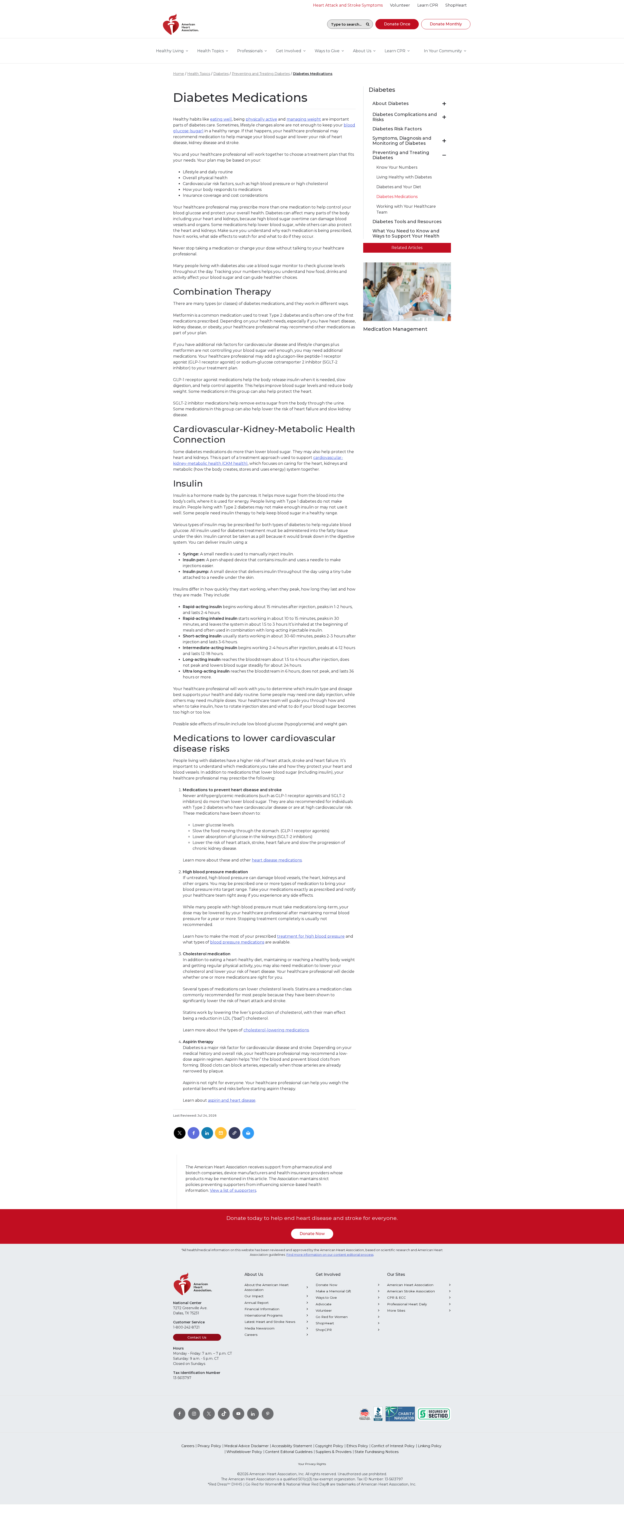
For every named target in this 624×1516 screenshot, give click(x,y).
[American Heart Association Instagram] (194, 1414)
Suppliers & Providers (333, 1452)
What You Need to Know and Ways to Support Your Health (405, 233)
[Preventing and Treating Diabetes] (444, 155)
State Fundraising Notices (377, 1452)
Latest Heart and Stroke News (269, 1322)
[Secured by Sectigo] (434, 1414)
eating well (221, 119)
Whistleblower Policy (244, 1452)
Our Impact (253, 1296)
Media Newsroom (259, 1328)
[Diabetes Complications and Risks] (444, 117)
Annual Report (256, 1303)
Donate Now (312, 1233)
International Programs (263, 1315)
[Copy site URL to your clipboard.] (234, 1133)
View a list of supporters (233, 1190)
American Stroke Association (411, 1291)
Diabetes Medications (312, 74)
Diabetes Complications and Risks (404, 117)
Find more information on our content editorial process (329, 1254)
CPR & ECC (396, 1297)
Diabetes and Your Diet (398, 187)
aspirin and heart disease (231, 1100)
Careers (250, 1335)
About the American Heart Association (266, 1287)
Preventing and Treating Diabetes (261, 74)
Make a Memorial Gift (333, 1291)
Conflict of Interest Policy (393, 1446)
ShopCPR (324, 1330)
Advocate (324, 1304)
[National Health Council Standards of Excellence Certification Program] (365, 1414)
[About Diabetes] (444, 103)
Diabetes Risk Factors (397, 129)
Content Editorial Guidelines (288, 1452)
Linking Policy (429, 1446)
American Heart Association (410, 1285)
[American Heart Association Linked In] (253, 1414)
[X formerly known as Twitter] (208, 1414)
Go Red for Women (332, 1317)
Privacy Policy (209, 1446)
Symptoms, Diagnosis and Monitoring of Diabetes (401, 141)
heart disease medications (277, 860)
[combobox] (344, 24)
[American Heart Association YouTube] (238, 1414)
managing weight (304, 119)
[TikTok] (223, 1414)
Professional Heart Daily (407, 1304)
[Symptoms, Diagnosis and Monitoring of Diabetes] (444, 140)
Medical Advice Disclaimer (246, 1446)
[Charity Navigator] (400, 1414)
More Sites (396, 1310)
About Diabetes (390, 103)
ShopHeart (325, 1323)
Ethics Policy (357, 1446)
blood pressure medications (237, 942)
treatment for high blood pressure (311, 936)
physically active (261, 119)
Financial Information (261, 1309)
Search (367, 24)
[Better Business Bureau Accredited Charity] (378, 1414)
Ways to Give (326, 1297)
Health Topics (198, 74)
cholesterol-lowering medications (276, 1030)
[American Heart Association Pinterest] (267, 1414)
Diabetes (221, 74)
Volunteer (324, 1310)
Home (178, 74)
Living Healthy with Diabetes (404, 177)
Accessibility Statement (292, 1446)
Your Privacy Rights (312, 1464)
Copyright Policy (329, 1446)
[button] (397, 24)
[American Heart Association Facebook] (179, 1414)
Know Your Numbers (396, 167)
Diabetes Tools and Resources (406, 221)
